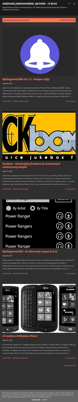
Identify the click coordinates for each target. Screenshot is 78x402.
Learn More (36, 400)
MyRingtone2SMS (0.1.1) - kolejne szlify (25, 79)
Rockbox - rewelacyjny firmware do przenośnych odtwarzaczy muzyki (31, 165)
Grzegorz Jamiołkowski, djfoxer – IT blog (29, 3)
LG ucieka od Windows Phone (19, 336)
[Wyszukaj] (69, 3)
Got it (44, 400)
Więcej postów (70, 366)
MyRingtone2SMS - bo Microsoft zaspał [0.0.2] (29, 251)
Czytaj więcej (70, 101)
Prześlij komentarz (20, 101)
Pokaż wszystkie (67, 20)
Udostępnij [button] (6, 101)
